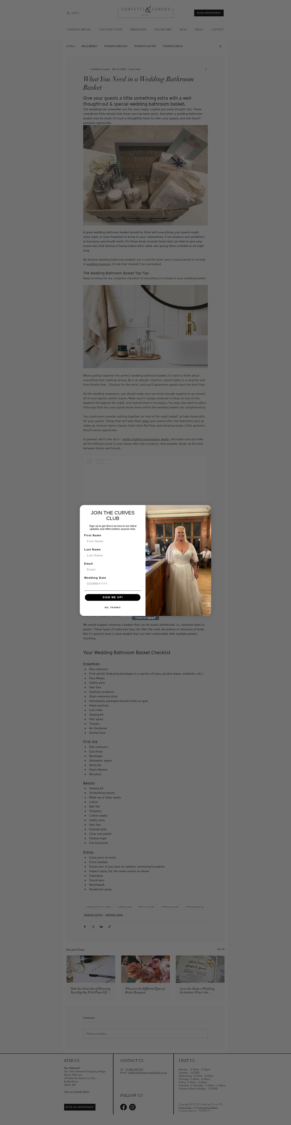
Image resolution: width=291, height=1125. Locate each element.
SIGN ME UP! (113, 597)
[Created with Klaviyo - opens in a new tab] (145, 618)
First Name (92, 535)
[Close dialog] (207, 509)
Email (88, 563)
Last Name (92, 549)
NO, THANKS (113, 607)
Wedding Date (95, 577)
